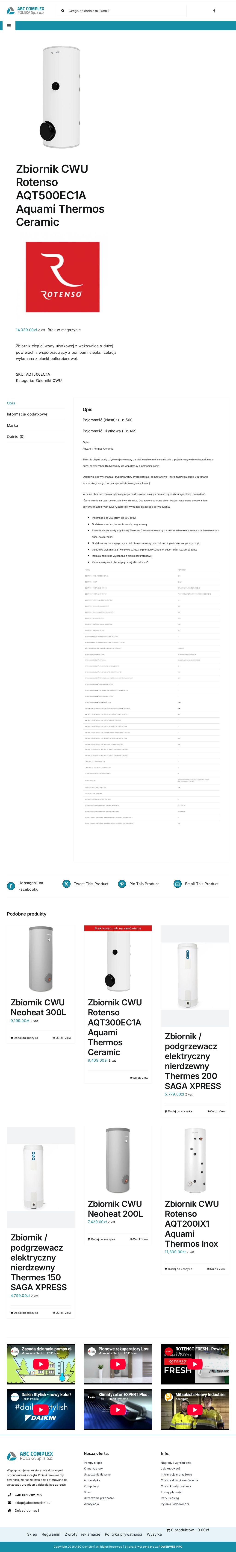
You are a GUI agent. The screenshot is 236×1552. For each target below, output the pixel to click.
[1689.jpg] (60, 97)
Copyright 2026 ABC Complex (74, 1546)
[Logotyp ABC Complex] (25, 8)
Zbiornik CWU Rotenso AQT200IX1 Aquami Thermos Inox (192, 1224)
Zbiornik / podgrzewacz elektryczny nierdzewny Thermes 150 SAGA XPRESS (39, 1262)
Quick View (63, 1038)
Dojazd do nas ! (27, 1510)
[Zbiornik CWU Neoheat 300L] (41, 959)
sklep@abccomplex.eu (32, 1503)
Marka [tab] (12, 425)
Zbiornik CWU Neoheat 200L (115, 1209)
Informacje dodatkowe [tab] (27, 414)
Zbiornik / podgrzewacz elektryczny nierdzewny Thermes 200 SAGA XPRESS (193, 1061)
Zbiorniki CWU (48, 380)
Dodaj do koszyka (26, 1038)
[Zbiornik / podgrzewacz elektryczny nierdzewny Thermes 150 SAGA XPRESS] (41, 1177)
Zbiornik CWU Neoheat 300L (38, 1007)
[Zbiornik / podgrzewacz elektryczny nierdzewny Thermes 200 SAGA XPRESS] (195, 976)
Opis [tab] (11, 403)
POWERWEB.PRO (170, 1546)
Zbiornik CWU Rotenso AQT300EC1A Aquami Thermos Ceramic (115, 1027)
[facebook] (214, 10)
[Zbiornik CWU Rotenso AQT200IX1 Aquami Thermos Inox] (195, 1160)
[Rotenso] (62, 235)
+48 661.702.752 (29, 1495)
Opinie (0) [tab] (16, 436)
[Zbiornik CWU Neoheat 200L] (118, 1160)
